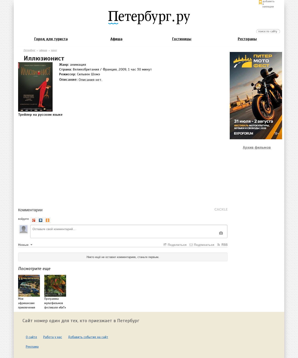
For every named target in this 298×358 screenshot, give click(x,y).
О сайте (31, 337)
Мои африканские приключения (26, 303)
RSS (224, 244)
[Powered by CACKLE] (221, 210)
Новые (23, 244)
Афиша (116, 39)
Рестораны (247, 39)
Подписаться (203, 244)
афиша (43, 50)
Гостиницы (181, 39)
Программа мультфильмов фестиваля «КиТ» (55, 303)
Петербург (29, 50)
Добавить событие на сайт (88, 337)
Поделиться (177, 244)
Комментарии (30, 210)
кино (54, 50)
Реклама (32, 347)
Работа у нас (52, 337)
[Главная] (149, 17)
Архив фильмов (257, 147)
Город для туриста (51, 39)
